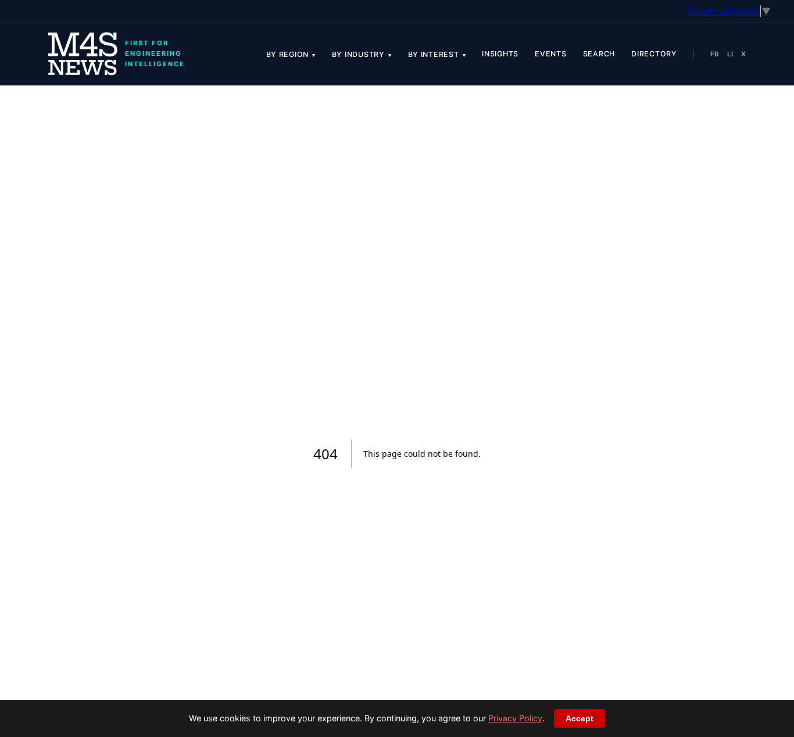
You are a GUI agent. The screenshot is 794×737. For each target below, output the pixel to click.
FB (714, 54)
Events (551, 53)
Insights (500, 53)
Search (599, 53)
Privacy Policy (515, 718)
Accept (579, 718)
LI (730, 54)
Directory (654, 53)
